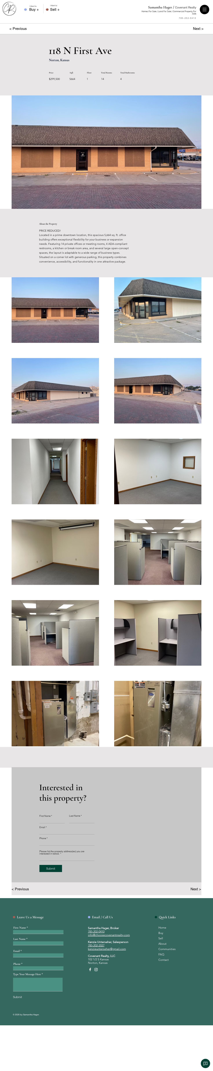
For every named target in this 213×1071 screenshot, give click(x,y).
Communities (167, 949)
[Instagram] (96, 969)
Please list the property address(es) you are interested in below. (61, 852)
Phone (42, 838)
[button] (204, 9)
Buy (160, 933)
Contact (163, 960)
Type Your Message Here (27, 974)
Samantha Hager (172, 7)
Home (162, 927)
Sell (160, 938)
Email (42, 827)
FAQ (161, 954)
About (162, 943)
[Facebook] (90, 969)
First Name (45, 816)
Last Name (74, 816)
